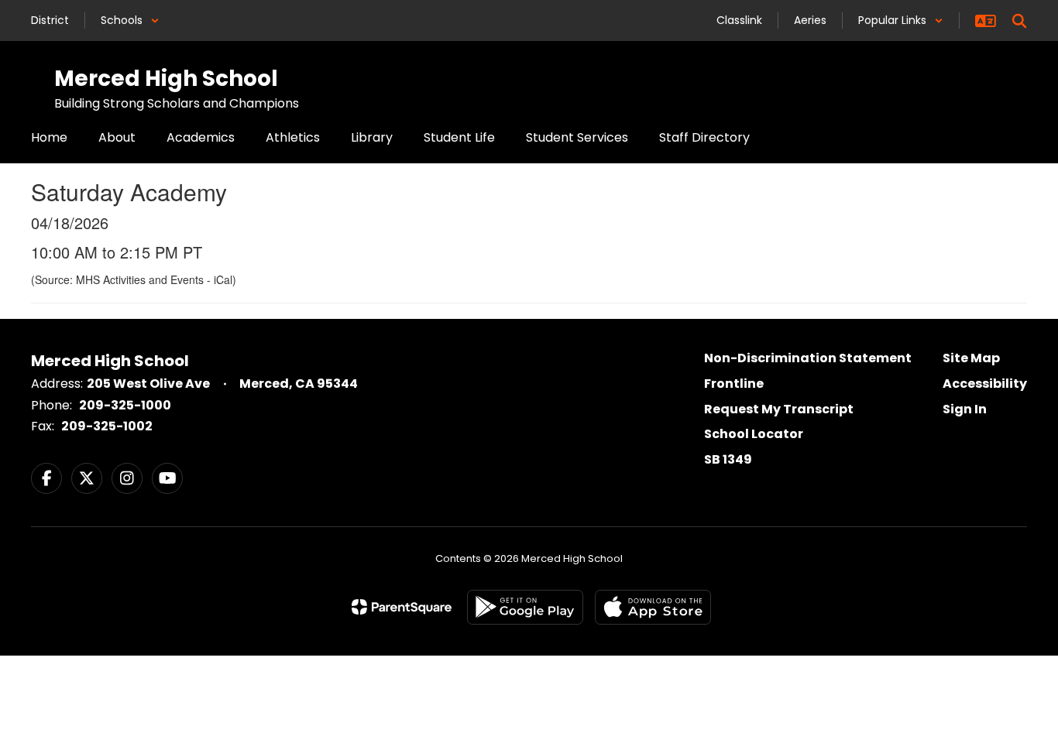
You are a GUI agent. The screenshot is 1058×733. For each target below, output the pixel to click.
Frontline (734, 383)
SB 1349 (728, 459)
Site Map (971, 358)
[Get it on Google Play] (525, 607)
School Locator (753, 434)
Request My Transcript (779, 409)
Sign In (965, 409)
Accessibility (985, 383)
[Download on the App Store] (653, 607)
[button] (130, 20)
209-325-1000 (125, 405)
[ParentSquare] (401, 606)
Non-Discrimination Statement (808, 358)
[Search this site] (1019, 21)
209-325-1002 (107, 426)
